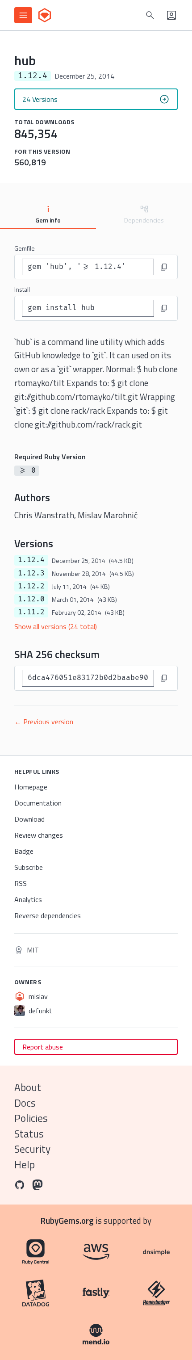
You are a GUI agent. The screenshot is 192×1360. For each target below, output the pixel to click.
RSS (20, 883)
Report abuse (42, 1046)
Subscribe (28, 867)
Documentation (38, 803)
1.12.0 (31, 599)
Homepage (30, 786)
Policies (31, 1118)
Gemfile (24, 248)
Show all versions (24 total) (55, 626)
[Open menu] (23, 15)
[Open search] (150, 15)
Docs (25, 1103)
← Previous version (43, 721)
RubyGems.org (67, 1220)
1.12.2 (31, 586)
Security (32, 1149)
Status (29, 1134)
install (22, 289)
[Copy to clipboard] (164, 267)
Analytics (28, 899)
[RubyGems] (45, 15)
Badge (23, 851)
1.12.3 (31, 573)
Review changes (38, 835)
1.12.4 (31, 559)
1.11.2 (31, 612)
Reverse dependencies (47, 915)
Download (29, 819)
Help (24, 1164)
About (27, 1087)
